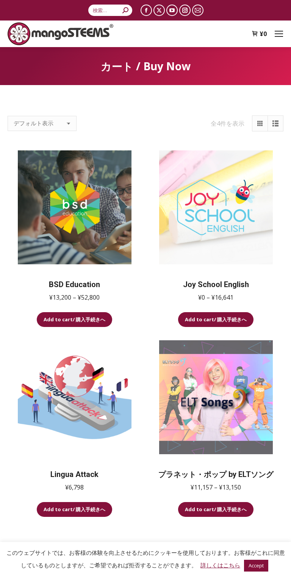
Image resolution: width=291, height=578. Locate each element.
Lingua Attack (74, 474)
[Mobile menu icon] (278, 33)
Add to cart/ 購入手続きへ (74, 319)
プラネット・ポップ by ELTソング (216, 474)
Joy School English (216, 284)
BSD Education (74, 284)
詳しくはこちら (220, 565)
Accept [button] (256, 565)
